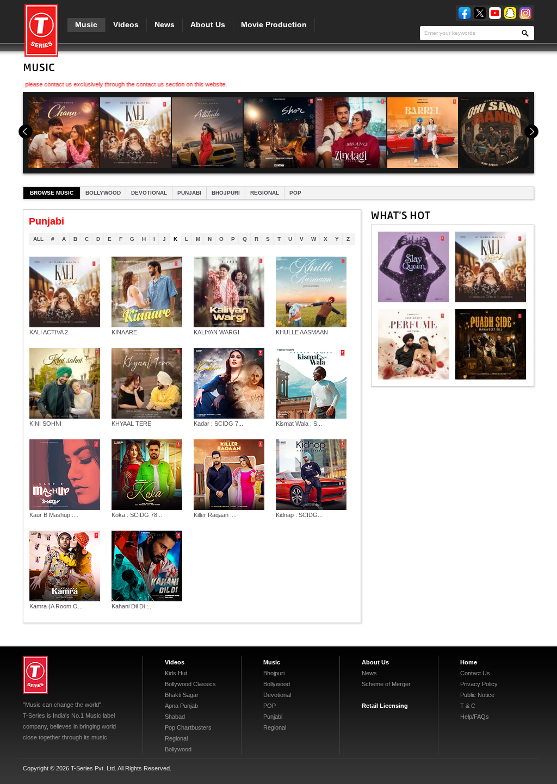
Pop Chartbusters (188, 727)
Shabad (175, 716)
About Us (207, 24)
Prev (25, 132)
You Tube (495, 13)
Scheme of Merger (386, 684)
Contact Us (475, 673)
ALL (38, 239)
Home (468, 662)
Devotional (149, 193)
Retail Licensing (385, 705)
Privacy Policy (479, 684)
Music (86, 24)
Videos (126, 24)
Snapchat (510, 13)
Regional (264, 193)
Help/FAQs (474, 716)
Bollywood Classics (190, 684)
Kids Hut (176, 673)
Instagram (525, 13)
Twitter (480, 13)
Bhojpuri (226, 193)
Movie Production (274, 24)
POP (295, 193)
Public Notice (477, 695)
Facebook (465, 13)
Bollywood (103, 193)
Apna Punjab (181, 705)
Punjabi (189, 193)
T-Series (35, 675)
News (164, 24)
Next (531, 132)
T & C (467, 705)
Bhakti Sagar (182, 695)
